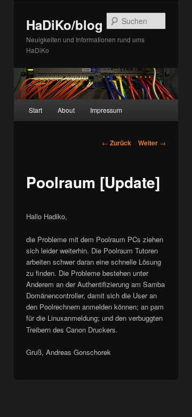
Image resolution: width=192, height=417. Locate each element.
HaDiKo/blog (64, 25)
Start (35, 109)
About (66, 109)
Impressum (106, 109)
